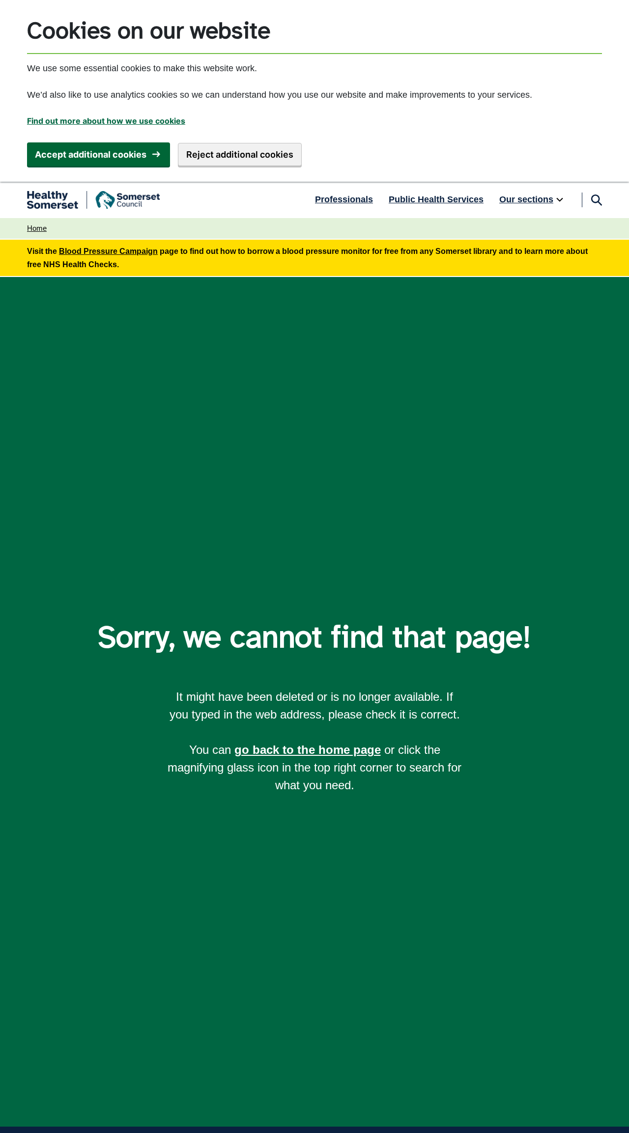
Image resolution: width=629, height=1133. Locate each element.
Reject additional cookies (239, 154)
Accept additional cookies (90, 154)
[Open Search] (596, 200)
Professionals (344, 199)
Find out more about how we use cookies (106, 121)
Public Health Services (436, 199)
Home (37, 228)
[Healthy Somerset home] (93, 200)
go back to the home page (307, 749)
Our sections (526, 199)
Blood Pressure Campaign (108, 251)
